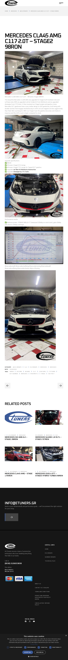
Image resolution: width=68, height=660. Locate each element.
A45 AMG (19, 371)
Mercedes (43, 367)
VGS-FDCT (51, 373)
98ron (12, 371)
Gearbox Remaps (50, 557)
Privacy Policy (33, 644)
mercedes (24, 373)
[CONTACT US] (11, 517)
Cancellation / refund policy (42, 604)
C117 (34, 371)
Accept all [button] (27, 652)
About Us (38, 583)
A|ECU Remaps (17, 367)
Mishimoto (34, 373)
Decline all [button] (40, 652)
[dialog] (34, 647)
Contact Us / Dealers (42, 587)
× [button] (66, 635)
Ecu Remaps (49, 553)
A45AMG (27, 371)
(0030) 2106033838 (13, 563)
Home (46, 549)
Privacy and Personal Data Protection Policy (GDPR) (43, 597)
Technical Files (50, 561)
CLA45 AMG (42, 371)
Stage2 (43, 373)
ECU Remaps (33, 367)
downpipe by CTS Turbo (21, 172)
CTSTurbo (52, 371)
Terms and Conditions (42, 591)
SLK (56, 435)
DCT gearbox (14, 373)
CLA (26, 367)
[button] (34, 656)
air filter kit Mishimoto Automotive (25, 169)
